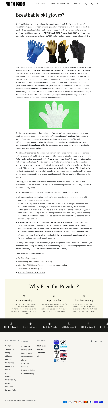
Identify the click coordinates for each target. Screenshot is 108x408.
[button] (86, 4)
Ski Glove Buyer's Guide (27, 258)
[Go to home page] (15, 3)
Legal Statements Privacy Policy (11, 386)
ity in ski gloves (38, 272)
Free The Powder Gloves (17, 400)
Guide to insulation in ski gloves (30, 269)
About (39, 356)
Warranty (8, 376)
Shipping (8, 356)
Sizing (7, 353)
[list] (54, 305)
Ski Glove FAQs (27, 350)
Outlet (7, 373)
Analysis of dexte (25, 272)
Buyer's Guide (26, 353)
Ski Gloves (41, 346)
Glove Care (25, 346)
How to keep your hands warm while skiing (35, 262)
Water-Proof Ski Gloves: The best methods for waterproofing (42, 265)
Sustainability (10, 380)
